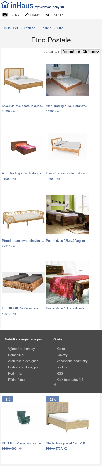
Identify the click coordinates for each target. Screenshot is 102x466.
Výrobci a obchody (21, 349)
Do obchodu (20, 111)
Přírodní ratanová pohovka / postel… (28, 240)
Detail (38, 111)
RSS (60, 373)
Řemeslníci (16, 355)
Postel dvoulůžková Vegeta (65, 240)
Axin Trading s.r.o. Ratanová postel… (73, 105)
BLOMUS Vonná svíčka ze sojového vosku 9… (36, 443)
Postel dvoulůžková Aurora (65, 308)
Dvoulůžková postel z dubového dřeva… (31, 105)
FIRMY (34, 15)
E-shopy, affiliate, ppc (23, 367)
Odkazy (62, 355)
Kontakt (62, 349)
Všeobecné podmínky (72, 361)
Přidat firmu (16, 379)
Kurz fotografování (70, 379)
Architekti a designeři (23, 361)
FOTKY (14, 15)
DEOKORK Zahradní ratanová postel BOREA (34, 308)
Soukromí (63, 367)
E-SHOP (56, 15)
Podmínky (15, 373)
